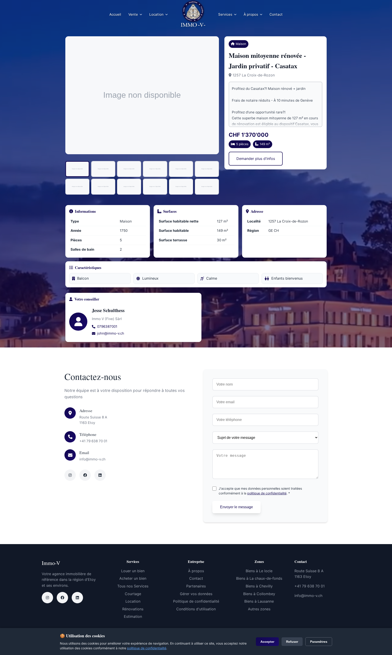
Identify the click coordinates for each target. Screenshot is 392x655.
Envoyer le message (236, 507)
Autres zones (259, 609)
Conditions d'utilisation (196, 609)
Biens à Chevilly (259, 586)
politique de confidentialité (267, 493)
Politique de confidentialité (196, 601)
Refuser (292, 641)
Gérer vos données (196, 593)
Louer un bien (133, 571)
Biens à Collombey (259, 593)
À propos (251, 14)
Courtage (133, 593)
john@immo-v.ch (110, 333)
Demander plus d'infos (255, 158)
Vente (133, 14)
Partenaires (196, 586)
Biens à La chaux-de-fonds (259, 578)
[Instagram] (47, 597)
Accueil (115, 14)
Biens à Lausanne (259, 601)
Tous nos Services (132, 586)
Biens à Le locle (259, 571)
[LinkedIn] (77, 597)
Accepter (267, 641)
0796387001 (107, 326)
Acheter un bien (132, 578)
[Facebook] (62, 597)
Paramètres (318, 641)
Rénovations (132, 609)
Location (156, 14)
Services (225, 14)
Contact (276, 14)
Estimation (133, 616)
